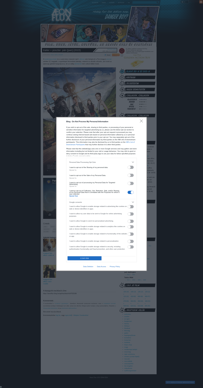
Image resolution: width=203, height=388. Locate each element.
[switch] (131, 167)
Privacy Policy (115, 266)
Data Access (101, 266)
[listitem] (101, 162)
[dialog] (101, 194)
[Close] (142, 121)
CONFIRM (84, 258)
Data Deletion (88, 266)
